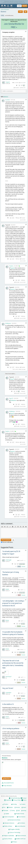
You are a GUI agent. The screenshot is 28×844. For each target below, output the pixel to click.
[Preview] (13, 540)
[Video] (4, 526)
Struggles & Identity (15, 829)
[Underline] (18, 526)
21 (18, 563)
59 (19, 560)
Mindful (7, 589)
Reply (18, 217)
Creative (23, 804)
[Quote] (26, 526)
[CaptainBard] (3, 693)
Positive (6, 804)
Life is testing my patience (10, 728)
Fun (4, 807)
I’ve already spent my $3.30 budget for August (11, 552)
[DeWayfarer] (3, 324)
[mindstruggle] (3, 560)
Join (20, 11)
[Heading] (23, 526)
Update (7, 813)
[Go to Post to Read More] (14, 673)
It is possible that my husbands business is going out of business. (13, 633)
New (5, 96)
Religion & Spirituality (8, 835)
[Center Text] (20, 526)
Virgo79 (12, 379)
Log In (19, 6)
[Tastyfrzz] (7, 267)
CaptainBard (8, 692)
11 (18, 592)
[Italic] (15, 526)
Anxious (18, 807)
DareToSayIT (9, 676)
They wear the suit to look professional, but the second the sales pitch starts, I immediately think (12, 664)
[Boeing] (3, 621)
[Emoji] (7, 526)
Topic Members (8, 785)
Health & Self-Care (21, 838)
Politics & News (8, 826)
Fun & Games (21, 816)
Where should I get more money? (10, 557)
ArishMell (7, 99)
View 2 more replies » (10, 373)
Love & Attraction (20, 826)
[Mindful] (3, 590)
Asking (24, 810)
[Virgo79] (7, 399)
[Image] (2, 526)
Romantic (5, 810)
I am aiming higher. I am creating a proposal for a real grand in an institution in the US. (13, 603)
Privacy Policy (17, 800)
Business (3, 12)
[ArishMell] (3, 101)
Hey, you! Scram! (7, 688)
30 (19, 649)
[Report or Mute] (25, 31)
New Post (7, 778)
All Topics (14, 842)
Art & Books (22, 823)
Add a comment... (7, 524)
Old (7, 96)
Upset (24, 807)
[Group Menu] (25, 11)
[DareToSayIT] (3, 677)
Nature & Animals (21, 835)
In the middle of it (8, 704)
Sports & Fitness (8, 838)
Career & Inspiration (5, 9)
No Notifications (9, 15)
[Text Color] (10, 526)
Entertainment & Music (14, 820)
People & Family (20, 813)
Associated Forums (9, 782)
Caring (13, 810)
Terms (24, 800)
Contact (24, 798)
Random (10, 807)
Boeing (7, 620)
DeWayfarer (8, 323)
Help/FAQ (8, 800)
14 (19, 589)
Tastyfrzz (11, 266)
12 (14, 82)
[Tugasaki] (3, 82)
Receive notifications (7, 542)
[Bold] (12, 526)
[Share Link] (15, 566)
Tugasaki (8, 82)
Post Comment (6, 540)
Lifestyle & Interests (9, 823)
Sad (18, 810)
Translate (17, 87)
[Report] (26, 99)
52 (19, 693)
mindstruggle (8, 560)
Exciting (14, 804)
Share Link (23, 87)
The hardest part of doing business (10, 573)
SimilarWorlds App (15, 798)
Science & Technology (14, 832)
